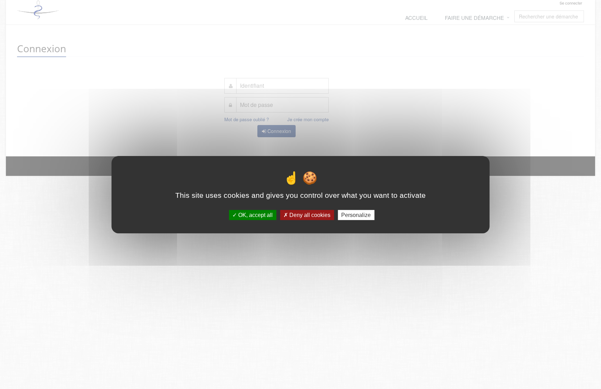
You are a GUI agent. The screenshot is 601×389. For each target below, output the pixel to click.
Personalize (356, 215)
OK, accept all (255, 215)
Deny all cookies (309, 215)
